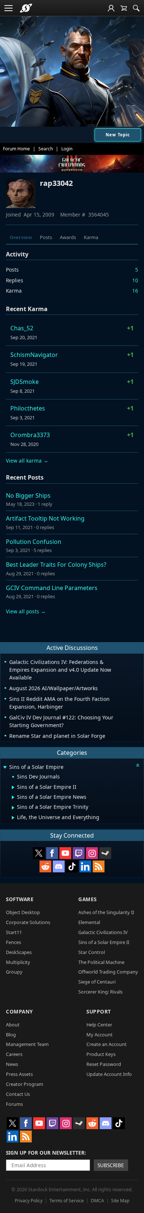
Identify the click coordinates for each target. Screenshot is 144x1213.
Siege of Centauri (97, 981)
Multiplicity (18, 962)
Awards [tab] (68, 237)
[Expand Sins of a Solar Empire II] (13, 787)
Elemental (89, 922)
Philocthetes (27, 408)
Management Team (27, 1044)
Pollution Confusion (33, 542)
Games (87, 899)
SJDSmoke (24, 382)
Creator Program (24, 1084)
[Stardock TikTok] (72, 866)
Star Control (91, 952)
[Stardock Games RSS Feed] (98, 866)
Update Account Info (109, 1074)
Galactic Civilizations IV (103, 932)
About (13, 1024)
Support (98, 1011)
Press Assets (19, 1074)
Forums (14, 1104)
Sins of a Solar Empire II (103, 942)
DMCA (97, 1200)
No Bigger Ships (28, 495)
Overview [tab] (21, 237)
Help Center (99, 1024)
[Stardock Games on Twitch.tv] (78, 853)
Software (20, 899)
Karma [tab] (91, 237)
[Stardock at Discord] (58, 866)
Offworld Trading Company (108, 971)
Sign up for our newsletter (45, 1152)
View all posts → (26, 611)
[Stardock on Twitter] (38, 853)
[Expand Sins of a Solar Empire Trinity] (13, 808)
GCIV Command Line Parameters (51, 588)
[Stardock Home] (26, 8)
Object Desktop (23, 912)
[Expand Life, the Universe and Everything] (13, 818)
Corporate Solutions (28, 922)
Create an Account (106, 1044)
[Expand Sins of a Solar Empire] (5, 767)
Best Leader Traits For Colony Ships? (56, 564)
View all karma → (27, 460)
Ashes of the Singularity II (106, 912)
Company (19, 1011)
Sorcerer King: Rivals (100, 991)
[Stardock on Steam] (105, 853)
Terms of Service (66, 1200)
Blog (11, 1034)
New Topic (118, 134)
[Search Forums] (136, 8)
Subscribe (110, 1165)
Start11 (14, 932)
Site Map (120, 1200)
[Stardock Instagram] (92, 853)
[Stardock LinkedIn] (85, 866)
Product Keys (101, 1054)
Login (66, 149)
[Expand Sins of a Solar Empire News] (13, 797)
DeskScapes (19, 952)
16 (135, 290)
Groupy (14, 971)
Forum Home (16, 149)
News (12, 1064)
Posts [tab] (46, 237)
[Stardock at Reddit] (45, 866)
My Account (99, 1034)
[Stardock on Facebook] (52, 853)
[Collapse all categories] (137, 765)
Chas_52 (21, 328)
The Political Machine (101, 962)
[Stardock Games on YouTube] (65, 853)
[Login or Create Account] (111, 8)
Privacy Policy (28, 1200)
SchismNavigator (34, 355)
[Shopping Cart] (123, 8)
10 (135, 280)
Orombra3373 (30, 435)
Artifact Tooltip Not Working (45, 518)
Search (45, 149)
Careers (14, 1054)
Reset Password (103, 1064)
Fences (13, 942)
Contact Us (18, 1094)
